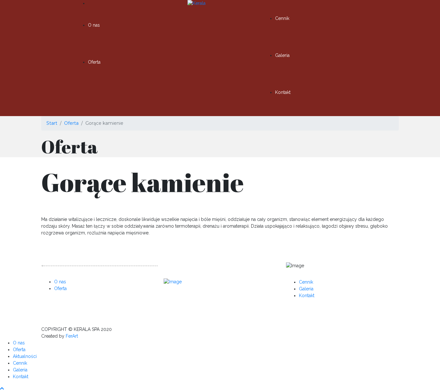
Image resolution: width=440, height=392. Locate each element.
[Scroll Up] (2, 388)
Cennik (282, 18)
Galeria (282, 55)
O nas (94, 25)
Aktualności (25, 356)
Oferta (94, 62)
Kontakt (283, 92)
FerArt (72, 336)
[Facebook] (180, 299)
